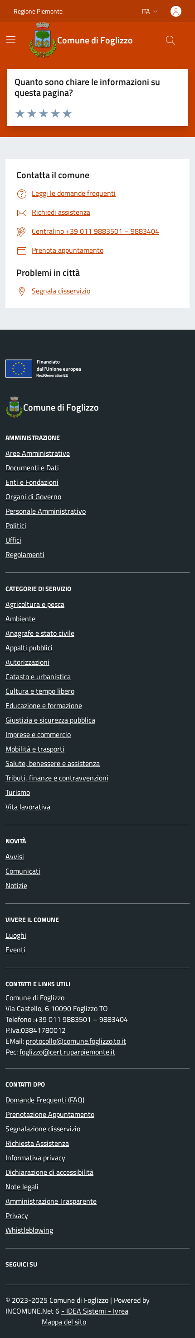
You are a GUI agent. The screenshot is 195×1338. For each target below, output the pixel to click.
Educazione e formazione (43, 705)
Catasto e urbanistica (38, 676)
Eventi (15, 949)
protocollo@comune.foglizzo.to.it (76, 1040)
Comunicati (22, 870)
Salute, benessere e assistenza (52, 763)
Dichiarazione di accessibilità (49, 1172)
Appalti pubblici (29, 647)
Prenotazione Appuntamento (49, 1114)
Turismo (17, 792)
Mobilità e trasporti (34, 748)
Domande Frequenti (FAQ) (44, 1099)
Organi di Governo (33, 496)
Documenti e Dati (32, 467)
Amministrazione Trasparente (51, 1201)
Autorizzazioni (27, 662)
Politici (15, 525)
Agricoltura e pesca (34, 604)
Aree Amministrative (37, 453)
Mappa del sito (64, 1321)
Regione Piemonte (38, 11)
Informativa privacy (35, 1157)
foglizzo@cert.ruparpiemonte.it (67, 1051)
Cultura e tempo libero (39, 691)
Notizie (16, 885)
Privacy (16, 1215)
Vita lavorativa (27, 806)
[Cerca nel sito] (170, 40)
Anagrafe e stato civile (39, 633)
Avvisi (14, 856)
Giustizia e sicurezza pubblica (50, 719)
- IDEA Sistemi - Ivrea (94, 1310)
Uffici (13, 539)
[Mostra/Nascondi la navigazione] (10, 39)
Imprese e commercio (38, 734)
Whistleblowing (29, 1230)
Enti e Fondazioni (31, 482)
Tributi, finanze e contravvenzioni (56, 777)
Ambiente (20, 618)
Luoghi (15, 935)
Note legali (22, 1186)
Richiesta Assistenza (37, 1143)
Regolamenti (24, 554)
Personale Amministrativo (45, 511)
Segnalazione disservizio (42, 1128)
